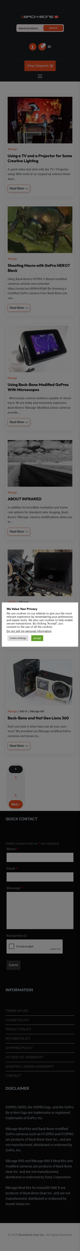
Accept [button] (37, 638)
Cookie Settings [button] (18, 638)
